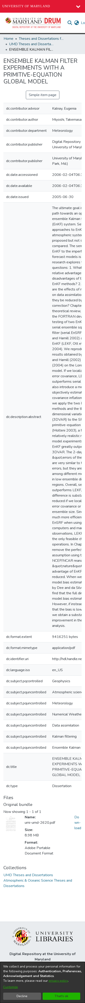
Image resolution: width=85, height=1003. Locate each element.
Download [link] (77, 823)
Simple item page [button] (42, 94)
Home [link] (8, 38)
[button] (33, 23)
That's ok (61, 996)
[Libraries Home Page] (42, 936)
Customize (10, 987)
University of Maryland (26, 6)
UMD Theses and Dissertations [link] (31, 44)
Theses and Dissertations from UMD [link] (41, 38)
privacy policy (58, 981)
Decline (22, 996)
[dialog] (42, 982)
